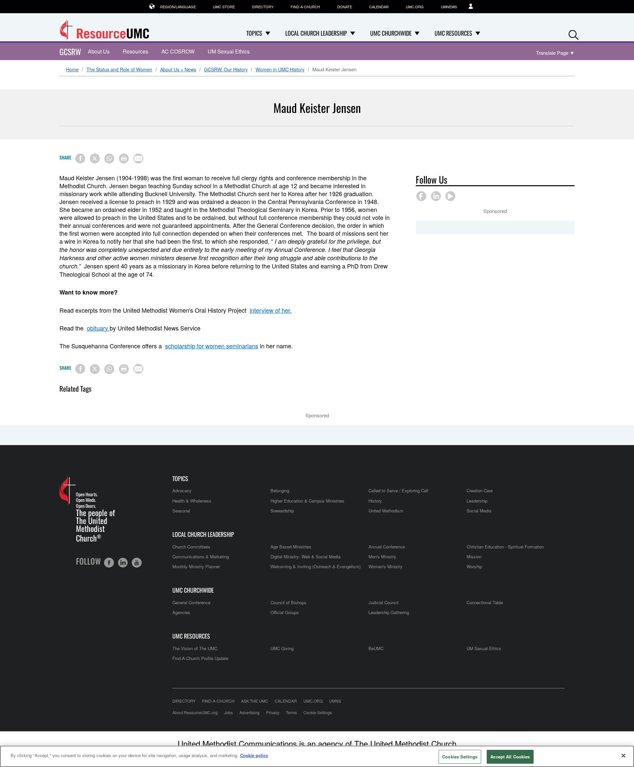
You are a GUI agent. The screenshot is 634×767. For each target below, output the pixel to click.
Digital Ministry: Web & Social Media (305, 556)
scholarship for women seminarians (211, 345)
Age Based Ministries (290, 546)
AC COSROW (177, 51)
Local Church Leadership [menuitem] (316, 33)
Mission (474, 556)
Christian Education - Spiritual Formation (505, 546)
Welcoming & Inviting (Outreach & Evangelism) (315, 566)
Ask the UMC (254, 700)
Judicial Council (384, 602)
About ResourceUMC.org (195, 712)
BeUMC (376, 648)
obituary (98, 328)
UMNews (449, 6)
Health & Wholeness (191, 501)
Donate (344, 6)
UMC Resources (191, 636)
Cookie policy (254, 755)
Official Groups (284, 612)
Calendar (379, 6)
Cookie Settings (317, 712)
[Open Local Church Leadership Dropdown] (352, 33)
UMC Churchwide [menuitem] (390, 33)
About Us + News (178, 70)
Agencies (181, 612)
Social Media (479, 510)
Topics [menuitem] (254, 33)
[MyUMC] (474, 6)
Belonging (279, 490)
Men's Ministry (382, 556)
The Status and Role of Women (119, 70)
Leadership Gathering (389, 612)
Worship (474, 566)
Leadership (477, 501)
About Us (99, 51)
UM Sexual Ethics (229, 51)
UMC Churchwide (193, 590)
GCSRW (70, 51)
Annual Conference (387, 546)
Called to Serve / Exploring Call (398, 490)
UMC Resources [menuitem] (453, 33)
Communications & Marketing (200, 556)
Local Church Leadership (203, 534)
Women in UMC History (280, 70)
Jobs (228, 712)
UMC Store (224, 6)
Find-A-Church (305, 6)
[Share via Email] (138, 158)
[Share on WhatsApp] (109, 158)
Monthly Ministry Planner (196, 566)
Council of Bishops (288, 602)
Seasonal (181, 510)
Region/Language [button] (178, 6)
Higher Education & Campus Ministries (307, 501)
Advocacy (182, 490)
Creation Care (480, 490)
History (375, 501)
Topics (180, 478)
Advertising (249, 712)
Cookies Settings (459, 756)
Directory (262, 6)
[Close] (623, 755)
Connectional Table (485, 602)
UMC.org (415, 6)
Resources (135, 51)
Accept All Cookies (510, 756)
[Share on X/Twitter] (95, 158)
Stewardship (282, 510)
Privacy (272, 712)
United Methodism (386, 510)
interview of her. (271, 310)
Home (72, 70)
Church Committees (191, 546)
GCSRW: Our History (226, 70)
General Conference (191, 602)
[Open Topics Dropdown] (267, 33)
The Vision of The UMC (194, 648)
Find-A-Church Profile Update (200, 658)
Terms (291, 712)
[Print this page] (124, 158)
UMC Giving (282, 648)
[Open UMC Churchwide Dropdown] (417, 33)
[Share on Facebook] (80, 158)
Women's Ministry (386, 566)
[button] (574, 33)
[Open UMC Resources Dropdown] (478, 33)
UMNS (335, 700)
